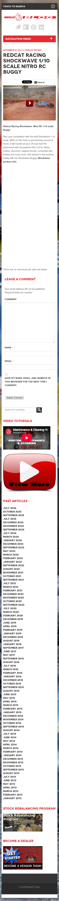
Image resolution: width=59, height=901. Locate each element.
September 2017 (13, 647)
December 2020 (13, 594)
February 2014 (12, 751)
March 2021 (10, 586)
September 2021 (13, 579)
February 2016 (12, 672)
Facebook (26, 27)
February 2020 (13, 615)
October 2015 (12, 683)
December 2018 (13, 637)
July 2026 (9, 508)
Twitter (18, 26)
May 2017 (9, 654)
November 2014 (13, 719)
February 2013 (12, 794)
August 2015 (11, 690)
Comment (11, 299)
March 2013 (10, 791)
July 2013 (9, 776)
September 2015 (13, 687)
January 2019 (12, 633)
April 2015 (10, 701)
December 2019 (13, 619)
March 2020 (11, 611)
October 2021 (12, 576)
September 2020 (13, 604)
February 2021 (12, 590)
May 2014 (9, 740)
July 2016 (9, 665)
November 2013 (13, 762)
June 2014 (9, 737)
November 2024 (13, 525)
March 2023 (11, 554)
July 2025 (9, 518)
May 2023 (9, 551)
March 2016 (10, 669)
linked (41, 27)
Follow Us (41, 82)
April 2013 (10, 787)
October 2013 (12, 766)
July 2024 (9, 533)
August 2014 (11, 730)
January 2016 (12, 676)
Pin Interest (34, 27)
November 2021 (13, 572)
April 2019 (10, 626)
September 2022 (13, 565)
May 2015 (9, 697)
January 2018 (12, 644)
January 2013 (12, 798)
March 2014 (10, 748)
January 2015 (12, 712)
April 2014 (10, 744)
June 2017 (9, 651)
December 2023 (13, 543)
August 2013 (11, 773)
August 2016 (11, 662)
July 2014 (9, 733)
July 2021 (9, 583)
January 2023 (12, 561)
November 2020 (13, 597)
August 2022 (11, 568)
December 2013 (13, 758)
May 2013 (9, 783)
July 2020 (10, 608)
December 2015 (13, 680)
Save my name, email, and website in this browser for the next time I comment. (28, 382)
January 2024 (12, 540)
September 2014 (13, 726)
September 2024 (13, 529)
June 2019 (9, 622)
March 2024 (11, 536)
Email (8, 361)
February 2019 (12, 629)
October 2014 (12, 723)
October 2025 (12, 511)
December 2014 (13, 715)
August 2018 (11, 640)
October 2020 (12, 601)
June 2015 (9, 694)
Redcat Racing (33, 50)
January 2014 (12, 755)
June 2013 (9, 780)
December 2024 (13, 522)
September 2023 (13, 547)
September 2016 (13, 658)
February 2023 (13, 558)
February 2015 (12, 708)
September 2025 (13, 515)
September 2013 (13, 769)
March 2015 (10, 705)
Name (8, 347)
